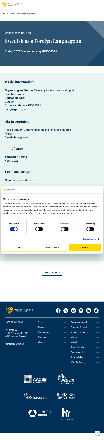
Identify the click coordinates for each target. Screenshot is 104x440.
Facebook (58, 310)
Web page (51, 272)
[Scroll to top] (97, 433)
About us (42, 342)
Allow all (85, 247)
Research (42, 327)
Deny (19, 247)
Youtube (73, 310)
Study (40, 322)
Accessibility (77, 357)
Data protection (78, 352)
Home (4, 14)
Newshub (42, 337)
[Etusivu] (19, 310)
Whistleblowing (78, 362)
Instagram (81, 310)
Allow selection (52, 247)
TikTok (96, 310)
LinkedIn (88, 310)
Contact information (14, 344)
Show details (89, 239)
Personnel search (79, 322)
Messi (74, 342)
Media (74, 337)
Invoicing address (79, 332)
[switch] (39, 229)
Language (11, 109)
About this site (77, 347)
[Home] (12, 4)
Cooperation (44, 332)
